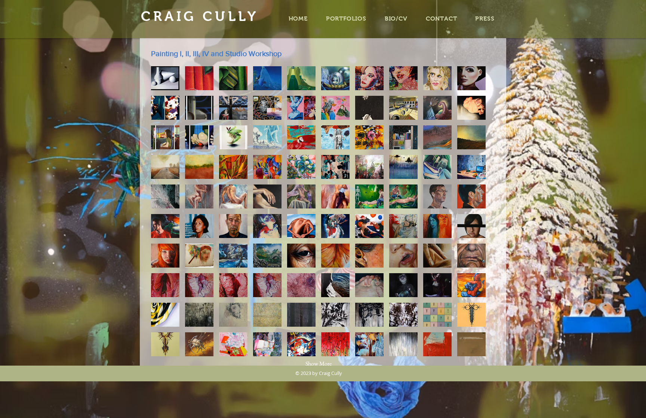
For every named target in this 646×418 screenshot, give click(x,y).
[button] (165, 78)
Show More (318, 363)
